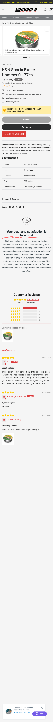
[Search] (45, 9)
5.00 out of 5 (33, 299)
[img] (8, 358)
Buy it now (26, 127)
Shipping (14, 83)
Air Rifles (5, 18)
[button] (16, 308)
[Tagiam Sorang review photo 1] (8, 439)
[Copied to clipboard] (23, 207)
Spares (37, 18)
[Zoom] (47, 29)
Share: (4, 207)
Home (4, 23)
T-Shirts (46, 18)
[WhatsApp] (20, 207)
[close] (41, 717)
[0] (49, 9)
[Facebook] (9, 207)
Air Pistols (15, 18)
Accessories (27, 18)
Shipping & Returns (10, 199)
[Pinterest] (16, 207)
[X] (13, 207)
